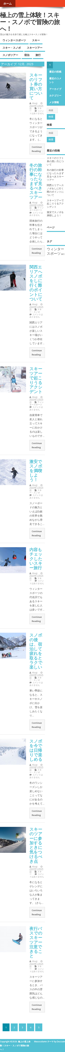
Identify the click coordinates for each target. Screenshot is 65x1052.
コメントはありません (36, 112)
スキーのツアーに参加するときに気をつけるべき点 (35, 845)
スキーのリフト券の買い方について (35, 86)
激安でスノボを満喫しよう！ (35, 470)
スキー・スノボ (12, 47)
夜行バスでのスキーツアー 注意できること (35, 942)
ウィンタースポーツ (14, 40)
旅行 (38, 55)
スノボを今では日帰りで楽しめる (35, 750)
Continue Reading (37, 149)
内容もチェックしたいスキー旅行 (35, 559)
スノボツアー (10, 55)
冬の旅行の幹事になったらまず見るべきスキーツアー (35, 181)
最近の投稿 (55, 71)
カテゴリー (55, 95)
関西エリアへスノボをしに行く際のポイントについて (35, 283)
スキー (36, 40)
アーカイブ (55, 89)
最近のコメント (55, 80)
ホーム (7, 3)
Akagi (34, 103)
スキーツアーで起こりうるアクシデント (35, 380)
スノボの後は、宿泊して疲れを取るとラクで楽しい (35, 651)
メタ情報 (54, 102)
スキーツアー (34, 47)
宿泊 (26, 55)
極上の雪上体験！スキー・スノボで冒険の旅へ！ (30, 22)
